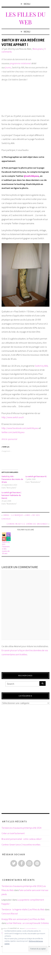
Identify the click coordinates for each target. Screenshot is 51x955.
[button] (25, 275)
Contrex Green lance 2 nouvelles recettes (21, 844)
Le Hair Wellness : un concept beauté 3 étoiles (27, 923)
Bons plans (38, 48)
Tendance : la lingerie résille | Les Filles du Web (23, 909)
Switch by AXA (41, 365)
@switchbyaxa (31, 176)
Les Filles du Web (25, 18)
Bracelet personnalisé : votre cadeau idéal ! (22, 838)
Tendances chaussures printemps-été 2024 (21, 827)
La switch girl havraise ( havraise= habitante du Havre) (11, 495)
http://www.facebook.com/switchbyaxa (20, 428)
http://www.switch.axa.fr (13, 417)
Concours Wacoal (10, 913)
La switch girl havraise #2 (36, 476)
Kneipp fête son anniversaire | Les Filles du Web (23, 919)
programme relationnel (20, 63)
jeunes (8, 67)
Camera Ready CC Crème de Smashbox (27, 524)
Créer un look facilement (13, 833)
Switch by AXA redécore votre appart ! (23, 42)
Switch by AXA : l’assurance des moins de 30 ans (12, 479)
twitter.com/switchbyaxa (13, 432)
